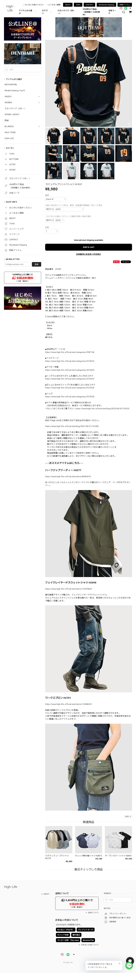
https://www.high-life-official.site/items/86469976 (68, 476)
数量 (47, 227)
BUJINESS (9, 126)
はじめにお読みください (34, 5)
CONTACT (89, 5)
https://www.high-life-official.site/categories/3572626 (69, 388)
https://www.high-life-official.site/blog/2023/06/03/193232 (102, 408)
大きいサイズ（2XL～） (66, 11)
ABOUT (68, 5)
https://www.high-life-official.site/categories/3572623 (69, 361)
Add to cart (88, 247)
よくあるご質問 (54, 5)
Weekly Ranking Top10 (15, 90)
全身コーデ (112, 11)
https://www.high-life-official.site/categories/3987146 (69, 352)
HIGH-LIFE (9, 138)
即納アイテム (125, 5)
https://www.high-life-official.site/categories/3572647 (69, 379)
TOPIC (78, 5)
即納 (7, 120)
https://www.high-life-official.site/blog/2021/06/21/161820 (72, 426)
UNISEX (8, 96)
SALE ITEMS (10, 132)
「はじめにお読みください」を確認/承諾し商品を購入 (68, 216)
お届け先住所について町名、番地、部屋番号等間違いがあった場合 (73, 205)
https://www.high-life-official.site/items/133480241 (68, 704)
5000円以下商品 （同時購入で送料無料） (91, 12)
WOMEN (8, 102)
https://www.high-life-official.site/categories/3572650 (69, 396)
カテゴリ (45, 11)
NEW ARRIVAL (11, 84)
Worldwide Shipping (106, 5)
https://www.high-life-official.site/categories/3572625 (69, 370)
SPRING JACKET (12, 114)
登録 (36, 264)
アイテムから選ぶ (25, 11)
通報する (128, 816)
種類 (47, 195)
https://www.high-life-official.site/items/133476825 (68, 589)
